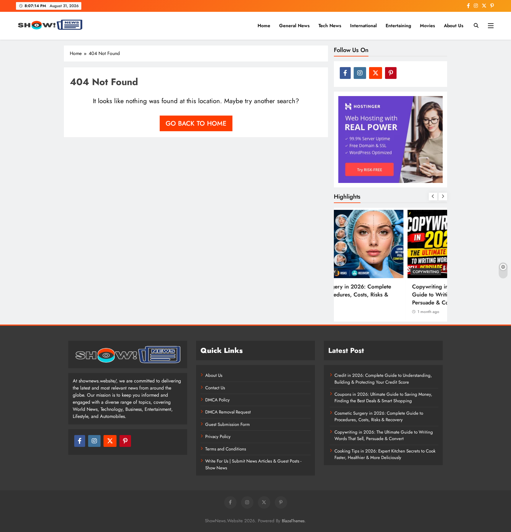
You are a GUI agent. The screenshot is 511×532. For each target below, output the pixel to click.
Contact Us (215, 388)
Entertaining (398, 25)
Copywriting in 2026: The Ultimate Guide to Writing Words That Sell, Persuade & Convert (383, 435)
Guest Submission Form (227, 424)
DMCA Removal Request (228, 412)
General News (294, 25)
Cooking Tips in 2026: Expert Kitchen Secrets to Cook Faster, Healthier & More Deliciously (385, 454)
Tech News (329, 25)
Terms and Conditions (225, 449)
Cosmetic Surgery (359, 272)
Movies (427, 25)
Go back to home (196, 123)
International (363, 25)
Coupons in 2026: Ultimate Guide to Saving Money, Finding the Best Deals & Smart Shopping (383, 397)
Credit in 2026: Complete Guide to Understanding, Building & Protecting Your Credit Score (383, 378)
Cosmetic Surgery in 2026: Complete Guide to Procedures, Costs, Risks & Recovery (386, 294)
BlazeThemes (293, 521)
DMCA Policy (217, 400)
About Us (453, 25)
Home (264, 25)
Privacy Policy (218, 436)
